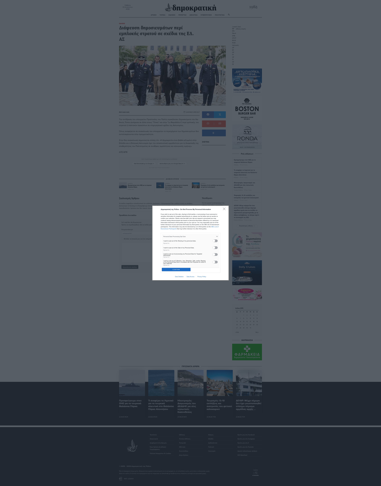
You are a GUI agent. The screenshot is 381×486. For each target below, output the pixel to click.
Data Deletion (179, 276)
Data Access (190, 276)
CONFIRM (176, 269)
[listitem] (190, 236)
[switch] (215, 240)
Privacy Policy (201, 276)
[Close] (225, 209)
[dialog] (190, 243)
